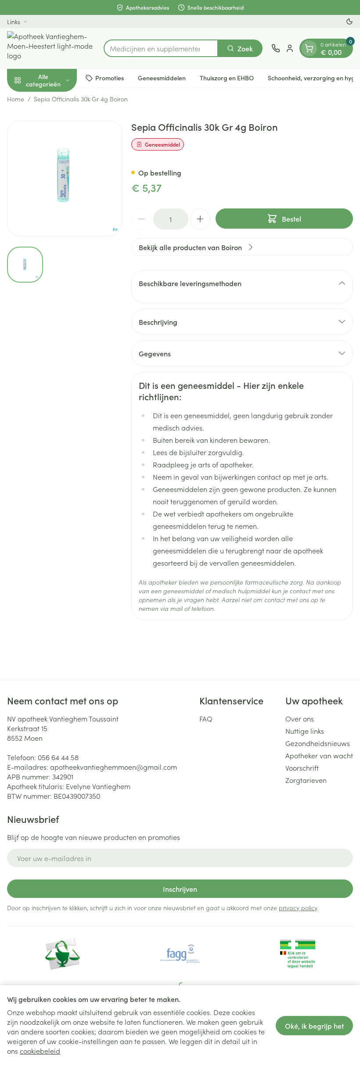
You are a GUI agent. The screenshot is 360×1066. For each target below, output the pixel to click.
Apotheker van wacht (319, 755)
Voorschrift (302, 767)
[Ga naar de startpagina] (51, 48)
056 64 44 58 (58, 757)
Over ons (299, 718)
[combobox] (161, 48)
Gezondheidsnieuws (317, 743)
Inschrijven (180, 889)
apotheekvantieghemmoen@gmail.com (113, 767)
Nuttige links (304, 731)
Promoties (109, 77)
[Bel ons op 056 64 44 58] (275, 48)
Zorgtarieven (306, 780)
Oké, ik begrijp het (314, 1025)
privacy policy (298, 907)
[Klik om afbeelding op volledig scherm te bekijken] (64, 178)
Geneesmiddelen (162, 77)
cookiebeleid (40, 1050)
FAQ (205, 718)
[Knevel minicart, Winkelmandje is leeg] (309, 48)
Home (15, 98)
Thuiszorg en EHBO (227, 77)
